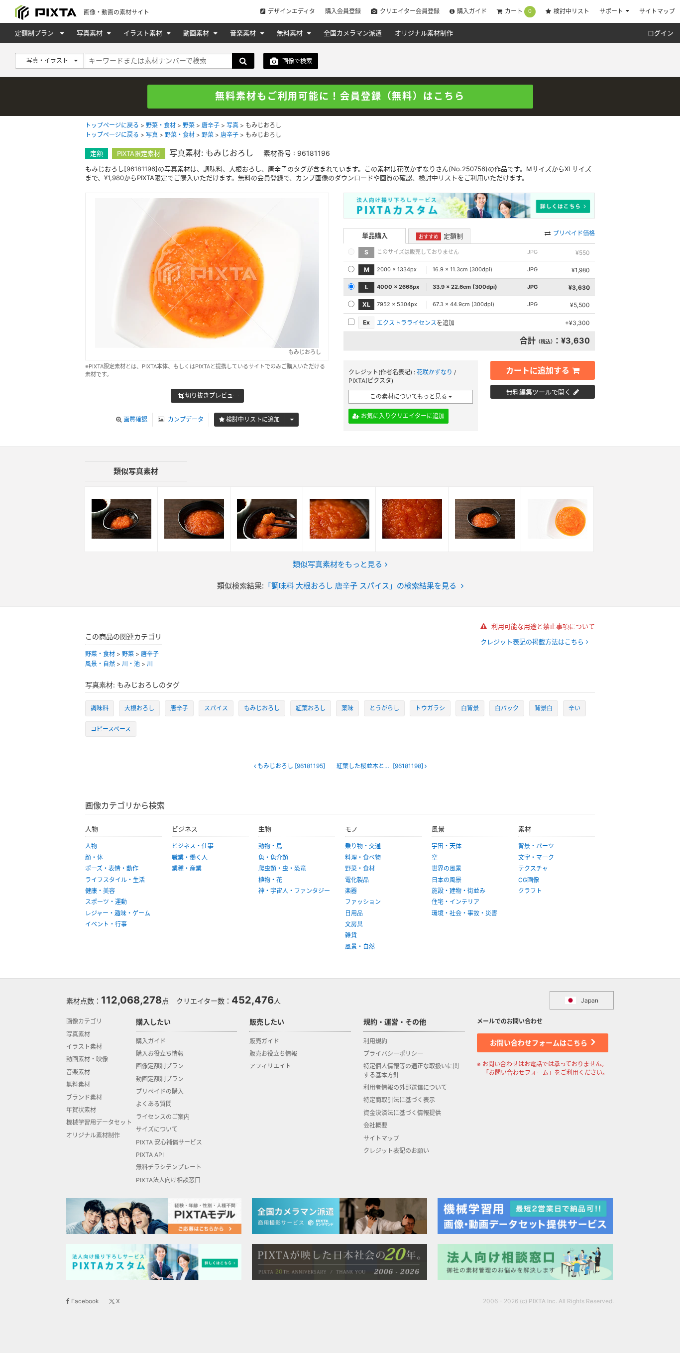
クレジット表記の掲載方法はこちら (533, 642)
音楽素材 (244, 33)
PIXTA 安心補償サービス (169, 1142)
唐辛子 (211, 125)
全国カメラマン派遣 (353, 33)
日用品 (354, 913)
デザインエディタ (291, 11)
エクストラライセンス (407, 323)
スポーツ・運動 (106, 901)
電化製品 (357, 880)
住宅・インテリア (455, 901)
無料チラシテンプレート (169, 1167)
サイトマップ (657, 11)
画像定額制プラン (160, 1066)
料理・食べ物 (363, 857)
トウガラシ (430, 708)
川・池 (131, 664)
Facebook (84, 1301)
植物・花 (270, 880)
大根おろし (139, 708)
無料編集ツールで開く (538, 392)
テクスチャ (533, 868)
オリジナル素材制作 (424, 33)
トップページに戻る (112, 125)
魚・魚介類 (273, 857)
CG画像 (528, 880)
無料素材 (291, 33)
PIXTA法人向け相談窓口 (168, 1180)
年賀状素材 (81, 1110)
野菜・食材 (161, 125)
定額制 (441, 236)
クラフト (530, 891)
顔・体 (94, 857)
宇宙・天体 (446, 846)
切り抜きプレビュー (211, 395)
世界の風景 (446, 868)
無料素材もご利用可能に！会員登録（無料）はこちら (340, 96)
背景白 (544, 708)
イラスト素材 (143, 33)
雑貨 (351, 935)
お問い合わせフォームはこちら (539, 1042)
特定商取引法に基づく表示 (399, 1100)
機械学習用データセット (99, 1122)
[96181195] (291, 766)
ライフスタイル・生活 (115, 880)
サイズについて (157, 1129)
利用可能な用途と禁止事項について (542, 626)
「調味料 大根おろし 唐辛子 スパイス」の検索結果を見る (360, 585)
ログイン (661, 33)
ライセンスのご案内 (163, 1117)
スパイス (216, 708)
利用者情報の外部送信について (405, 1087)
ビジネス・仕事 (193, 846)
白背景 (470, 708)
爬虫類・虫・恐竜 (282, 868)
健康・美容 (100, 891)
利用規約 (375, 1041)
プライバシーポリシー (393, 1053)
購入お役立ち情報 (160, 1053)
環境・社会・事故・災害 (464, 913)
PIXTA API (150, 1154)
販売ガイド (264, 1041)
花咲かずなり (435, 372)
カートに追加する (537, 370)
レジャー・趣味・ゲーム (117, 913)
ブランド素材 (84, 1097)
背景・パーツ (536, 846)
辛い (574, 708)
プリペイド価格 (574, 233)
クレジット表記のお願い (396, 1150)
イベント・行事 (106, 924)
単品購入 (375, 235)
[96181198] (381, 766)
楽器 (351, 891)
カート (518, 11)
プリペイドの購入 (160, 1091)
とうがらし (384, 708)
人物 (91, 846)
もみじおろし (262, 708)
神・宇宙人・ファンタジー (294, 891)
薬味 (347, 708)
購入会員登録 (343, 11)
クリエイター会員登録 (410, 11)
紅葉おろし (311, 708)
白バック (507, 708)
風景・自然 (100, 664)
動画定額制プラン (160, 1079)
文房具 (354, 924)
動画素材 (197, 33)
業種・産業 (187, 868)
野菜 (189, 125)
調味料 (100, 708)
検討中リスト (571, 11)
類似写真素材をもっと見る (337, 564)
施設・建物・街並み (458, 891)
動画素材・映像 (87, 1059)
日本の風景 (446, 880)
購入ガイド (472, 11)
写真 (232, 125)
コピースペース (111, 729)
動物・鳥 (270, 846)
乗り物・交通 (363, 846)
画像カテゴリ (84, 1021)
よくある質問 (154, 1104)
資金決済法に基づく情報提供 (402, 1113)
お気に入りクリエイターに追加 (402, 416)
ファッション (363, 901)
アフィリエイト (270, 1066)
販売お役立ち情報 (273, 1053)
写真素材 (91, 33)
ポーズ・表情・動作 (111, 868)
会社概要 (375, 1125)
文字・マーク (536, 857)
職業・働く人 (190, 857)
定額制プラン (35, 33)
